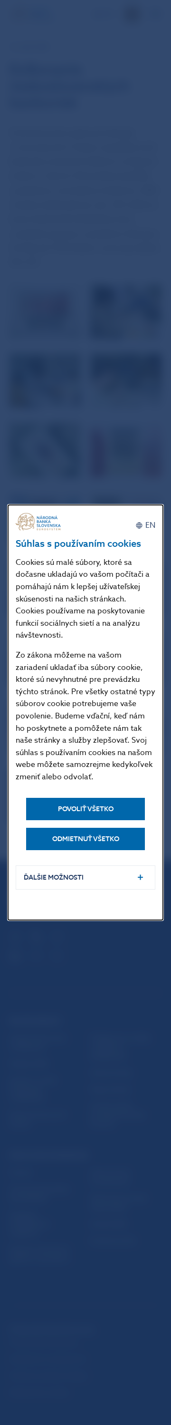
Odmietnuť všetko (85, 839)
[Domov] (39, 522)
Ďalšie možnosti (54, 877)
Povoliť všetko (86, 809)
